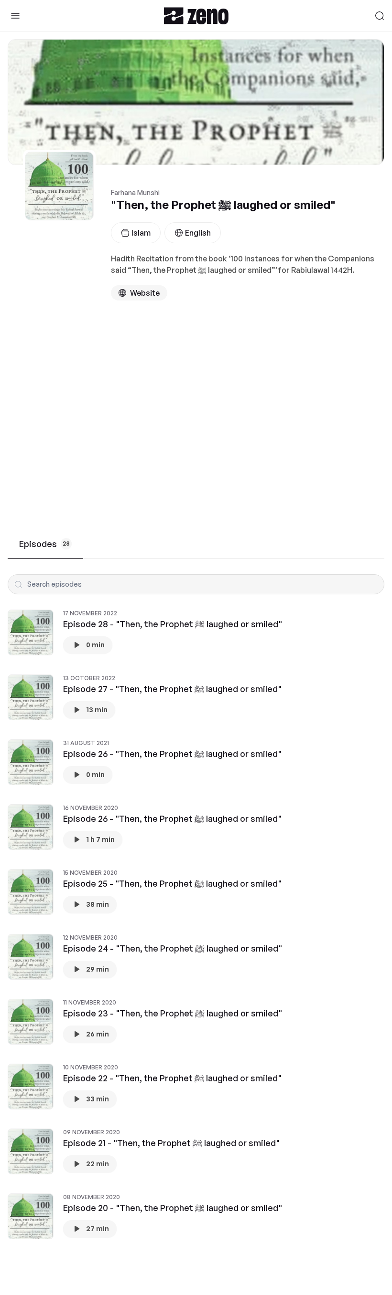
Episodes (44, 544)
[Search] (379, 15)
